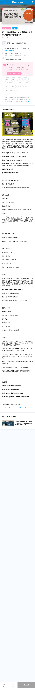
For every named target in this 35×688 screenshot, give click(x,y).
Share (30, 6)
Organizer (4, 686)
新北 (7, 86)
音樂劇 (26, 82)
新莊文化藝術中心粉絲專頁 (12, 60)
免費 (19, 79)
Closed (26, 685)
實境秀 (19, 86)
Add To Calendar (9, 50)
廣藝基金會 (18, 82)
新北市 (26, 86)
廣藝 (13, 79)
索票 (7, 79)
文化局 (25, 79)
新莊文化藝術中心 (10, 90)
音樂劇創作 (9, 82)
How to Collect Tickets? (14, 73)
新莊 (13, 86)
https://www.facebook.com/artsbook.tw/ (14, 408)
